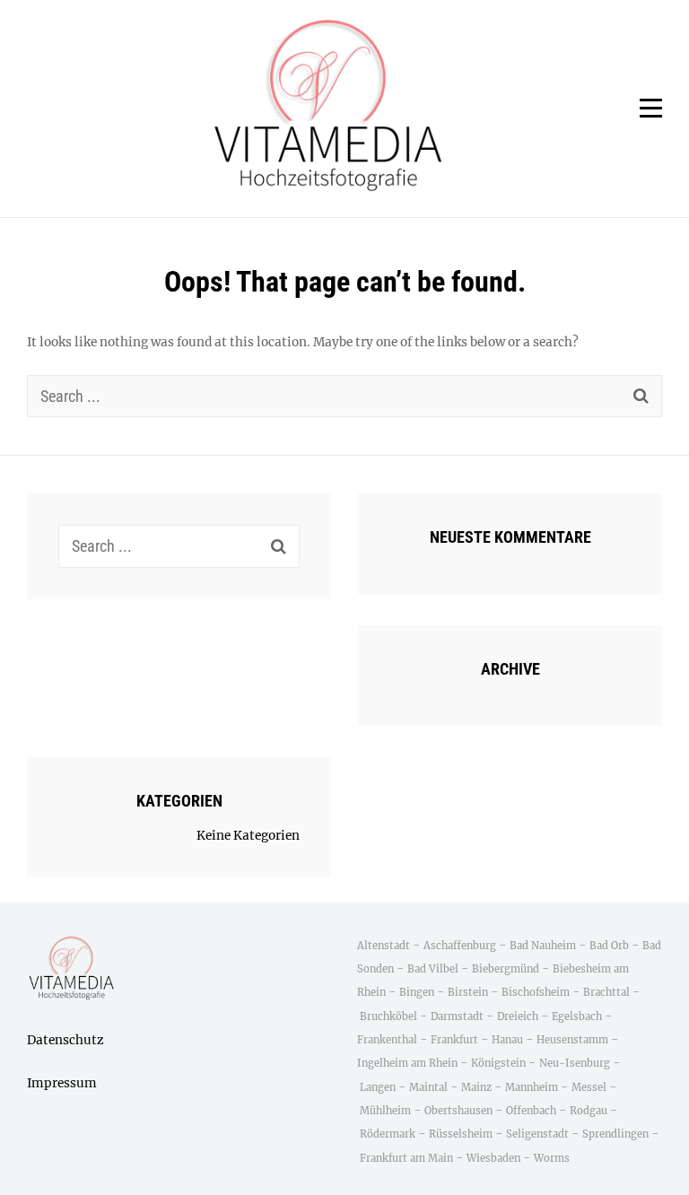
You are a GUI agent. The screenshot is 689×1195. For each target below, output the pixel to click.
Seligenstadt (537, 1134)
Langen (378, 1087)
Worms (552, 1158)
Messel (588, 1087)
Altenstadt (383, 945)
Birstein (468, 992)
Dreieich (517, 1016)
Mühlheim (385, 1110)
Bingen (416, 992)
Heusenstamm (573, 1040)
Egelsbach (577, 1016)
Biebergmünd (505, 969)
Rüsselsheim (461, 1134)
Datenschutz (65, 1040)
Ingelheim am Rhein (407, 1063)
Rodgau (588, 1110)
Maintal (428, 1087)
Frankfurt (454, 1040)
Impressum (62, 1083)
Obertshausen (458, 1110)
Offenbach (531, 1110)
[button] (328, 109)
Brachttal (606, 992)
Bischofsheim (535, 992)
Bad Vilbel (432, 969)
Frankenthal (387, 1040)
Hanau (507, 1040)
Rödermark (387, 1134)
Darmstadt (457, 1016)
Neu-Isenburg (574, 1063)
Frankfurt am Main (406, 1158)
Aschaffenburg (459, 945)
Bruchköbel (388, 1016)
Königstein (498, 1063)
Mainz (476, 1087)
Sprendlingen (615, 1134)
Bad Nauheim (543, 945)
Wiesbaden (493, 1158)
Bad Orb (609, 945)
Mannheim (531, 1087)
